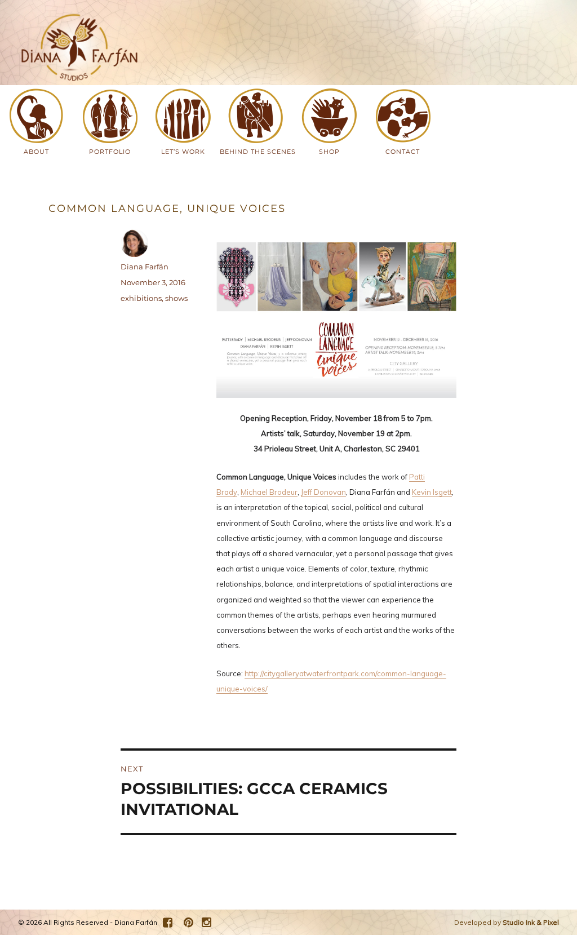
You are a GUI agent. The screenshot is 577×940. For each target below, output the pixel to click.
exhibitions (141, 298)
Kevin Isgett (432, 491)
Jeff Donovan (323, 491)
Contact (402, 152)
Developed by (506, 922)
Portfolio (110, 152)
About (36, 152)
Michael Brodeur (269, 491)
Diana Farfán (144, 266)
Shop (329, 152)
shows (176, 298)
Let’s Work (183, 152)
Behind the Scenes (253, 152)
